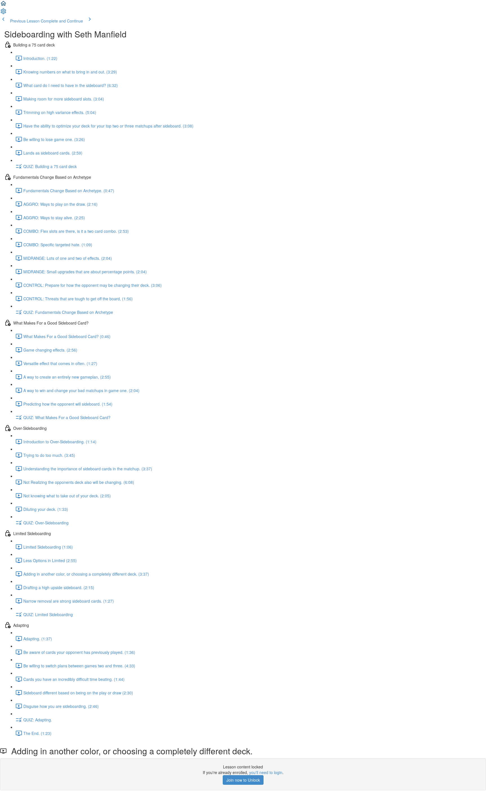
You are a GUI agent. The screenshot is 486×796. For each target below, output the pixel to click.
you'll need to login (265, 772)
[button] (3, 5)
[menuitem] (3, 13)
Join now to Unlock (243, 780)
